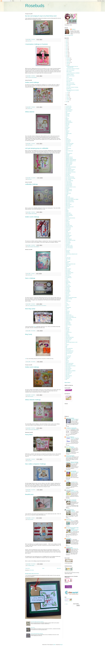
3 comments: (33, 39)
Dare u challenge (30, 278)
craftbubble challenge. (31, 184)
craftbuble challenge (69, 163)
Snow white (67, 329)
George (67, 231)
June (67, 92)
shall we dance (68, 323)
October (68, 60)
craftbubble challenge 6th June (71, 160)
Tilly (66, 354)
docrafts (67, 194)
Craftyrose (73, 29)
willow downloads (34, 213)
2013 (67, 51)
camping (67, 132)
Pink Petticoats (68, 291)
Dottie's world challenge (32, 217)
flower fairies (68, 224)
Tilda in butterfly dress (69, 352)
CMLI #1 (67, 149)
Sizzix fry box (68, 327)
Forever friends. (68, 229)
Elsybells (67, 210)
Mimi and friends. (68, 276)
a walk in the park (30, 429)
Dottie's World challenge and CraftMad (72, 199)
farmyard (67, 220)
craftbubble (29, 213)
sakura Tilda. (68, 311)
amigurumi (67, 114)
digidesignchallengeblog (70, 455)
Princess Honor (68, 301)
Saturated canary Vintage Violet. (71, 317)
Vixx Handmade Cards (70, 509)
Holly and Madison (34, 77)
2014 (67, 49)
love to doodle (68, 261)
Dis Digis (67, 191)
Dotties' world (30, 108)
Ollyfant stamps (68, 282)
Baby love (67, 118)
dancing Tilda (68, 175)
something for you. (69, 332)
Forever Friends (68, 227)
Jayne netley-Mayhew (69, 247)
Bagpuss (67, 119)
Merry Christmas (68, 268)
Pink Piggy (68, 481)
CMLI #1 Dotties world (69, 150)
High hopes (67, 237)
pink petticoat (44, 305)
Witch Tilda (33, 627)
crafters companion (69, 164)
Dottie (67, 195)
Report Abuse (67, 382)
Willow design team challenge (70, 365)
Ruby (66, 309)
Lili (66, 256)
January (68, 99)
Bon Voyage (68, 127)
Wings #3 (72, 520)
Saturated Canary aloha (69, 316)
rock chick (67, 308)
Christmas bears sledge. (70, 143)
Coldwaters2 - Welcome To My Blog (72, 462)
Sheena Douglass (69, 324)
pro (66, 302)
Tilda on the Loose (69, 353)
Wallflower (67, 358)
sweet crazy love (68, 339)
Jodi (26, 358)
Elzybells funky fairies (69, 215)
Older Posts (59, 568)
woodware (67, 378)
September (68, 62)
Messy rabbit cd (68, 271)
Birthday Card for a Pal (74, 548)
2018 (67, 45)
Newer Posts (27, 568)
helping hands (68, 236)
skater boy (67, 328)
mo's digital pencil (68, 277)
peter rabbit (67, 288)
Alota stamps (68, 113)
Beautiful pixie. (29, 494)
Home (43, 568)
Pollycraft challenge (69, 298)
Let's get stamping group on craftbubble (36, 148)
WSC (66, 379)
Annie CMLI (67, 116)
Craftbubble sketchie (69, 162)
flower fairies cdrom (69, 225)
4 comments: (33, 459)
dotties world (35, 305)
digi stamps (67, 188)
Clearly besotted (68, 148)
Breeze (67, 129)
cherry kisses (68, 142)
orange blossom (68, 286)
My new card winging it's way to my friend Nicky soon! (41, 16)
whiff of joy (67, 360)
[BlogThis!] (38, 39)
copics (67, 152)
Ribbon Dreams (68, 519)
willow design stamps (69, 364)
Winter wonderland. (69, 375)
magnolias (67, 266)
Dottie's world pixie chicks (70, 201)
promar (67, 303)
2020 (67, 42)
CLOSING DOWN (68, 456)
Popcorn (29, 491)
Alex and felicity (68, 108)
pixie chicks (67, 292)
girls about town (39, 305)
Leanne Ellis (68, 252)
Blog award (67, 123)
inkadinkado (68, 244)
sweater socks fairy (69, 338)
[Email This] (37, 39)
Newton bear (68, 281)
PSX (66, 306)
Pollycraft (67, 296)
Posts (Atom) (32, 570)
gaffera (54, 644)
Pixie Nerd (67, 293)
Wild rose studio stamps (69, 363)
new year (67, 280)
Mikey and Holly (68, 273)
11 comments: (33, 489)
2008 (67, 101)
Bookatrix (67, 128)
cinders (67, 147)
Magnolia (67, 262)
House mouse (68, 241)
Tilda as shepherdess (69, 348)
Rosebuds (34, 5)
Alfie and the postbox (69, 109)
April (67, 95)
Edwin (67, 209)
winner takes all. (68, 373)
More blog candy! (30, 308)
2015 (67, 48)
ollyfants (67, 283)
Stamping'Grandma (69, 547)
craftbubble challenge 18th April (71, 159)
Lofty (66, 260)
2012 (67, 52)
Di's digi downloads (69, 183)
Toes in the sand (68, 355)
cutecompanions (68, 173)
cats (66, 137)
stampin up (67, 334)
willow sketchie (68, 369)
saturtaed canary (68, 318)
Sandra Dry (67, 312)
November (68, 59)
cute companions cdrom (69, 170)
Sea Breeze (67, 321)
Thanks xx (67, 344)
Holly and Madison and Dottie (70, 240)
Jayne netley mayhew (69, 246)
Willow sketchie (29, 112)
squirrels (67, 333)
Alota (66, 112)
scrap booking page (69, 319)
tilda (66, 347)
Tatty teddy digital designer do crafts (71, 342)
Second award (68, 322)
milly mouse (68, 275)
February (68, 98)
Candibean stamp (68, 133)
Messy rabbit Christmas (69, 272)
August (68, 63)
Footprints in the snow (69, 226)
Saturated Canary (68, 314)
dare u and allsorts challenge (70, 178)
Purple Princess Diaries (70, 418)
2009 (67, 56)
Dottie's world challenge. (70, 200)
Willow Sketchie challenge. (33, 399)
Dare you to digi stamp (69, 180)
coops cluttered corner (70, 490)
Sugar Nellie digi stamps (70, 337)
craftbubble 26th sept (69, 157)
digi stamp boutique (69, 185)
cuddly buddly (68, 165)
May (67, 94)
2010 (67, 55)
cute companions (68, 168)
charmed (67, 138)
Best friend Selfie (68, 121)
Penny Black (29, 434)
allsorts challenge (68, 111)
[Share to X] (39, 39)
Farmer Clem (68, 219)
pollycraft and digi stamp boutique (71, 297)
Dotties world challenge (32, 82)
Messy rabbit (68, 270)
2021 (67, 41)
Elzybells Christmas (69, 214)
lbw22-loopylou (68, 538)
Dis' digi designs (68, 193)
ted (66, 343)
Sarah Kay (67, 313)
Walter (67, 359)
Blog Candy (28, 334)
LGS (66, 255)
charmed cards (68, 139)
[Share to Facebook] (40, 39)
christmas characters (69, 144)
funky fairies (68, 230)
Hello (72, 539)
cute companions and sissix (70, 169)
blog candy (67, 124)
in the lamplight (68, 242)
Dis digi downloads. (69, 190)
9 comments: (33, 245)
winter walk (67, 374)
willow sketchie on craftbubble (70, 370)
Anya (66, 117)
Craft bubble (68, 154)
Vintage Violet (68, 357)
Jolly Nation (67, 251)
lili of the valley (68, 257)
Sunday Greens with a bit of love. (32, 573)
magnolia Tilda (68, 265)
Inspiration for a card (69, 245)
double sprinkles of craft (69, 206)
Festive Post (68, 221)
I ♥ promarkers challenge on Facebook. (36, 44)
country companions (69, 153)
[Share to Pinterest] (41, 39)
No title (67, 77)
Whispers (67, 362)
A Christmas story (68, 106)
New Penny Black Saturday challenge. (37, 621)
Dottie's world (68, 196)
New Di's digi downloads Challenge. (37, 633)
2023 (67, 39)
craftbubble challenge (31, 565)
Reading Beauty (68, 307)
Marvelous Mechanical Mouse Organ (72, 527)
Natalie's (34, 326)
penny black (30, 179)
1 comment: (33, 273)
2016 (67, 46)
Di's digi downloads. (69, 184)
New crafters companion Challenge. (35, 464)
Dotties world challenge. (32, 367)
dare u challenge (30, 305)
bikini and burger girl (69, 122)
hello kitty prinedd (68, 235)
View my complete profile (69, 35)
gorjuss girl (67, 234)
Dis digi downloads (69, 189)
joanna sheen (68, 250)
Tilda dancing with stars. (70, 350)
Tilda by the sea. (68, 349)
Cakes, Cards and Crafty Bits (71, 471)
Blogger (61, 644)
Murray (67, 278)
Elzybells (67, 211)
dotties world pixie (30, 246)
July (67, 65)
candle (67, 134)
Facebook (29, 77)
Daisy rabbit (68, 174)
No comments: (33, 177)
